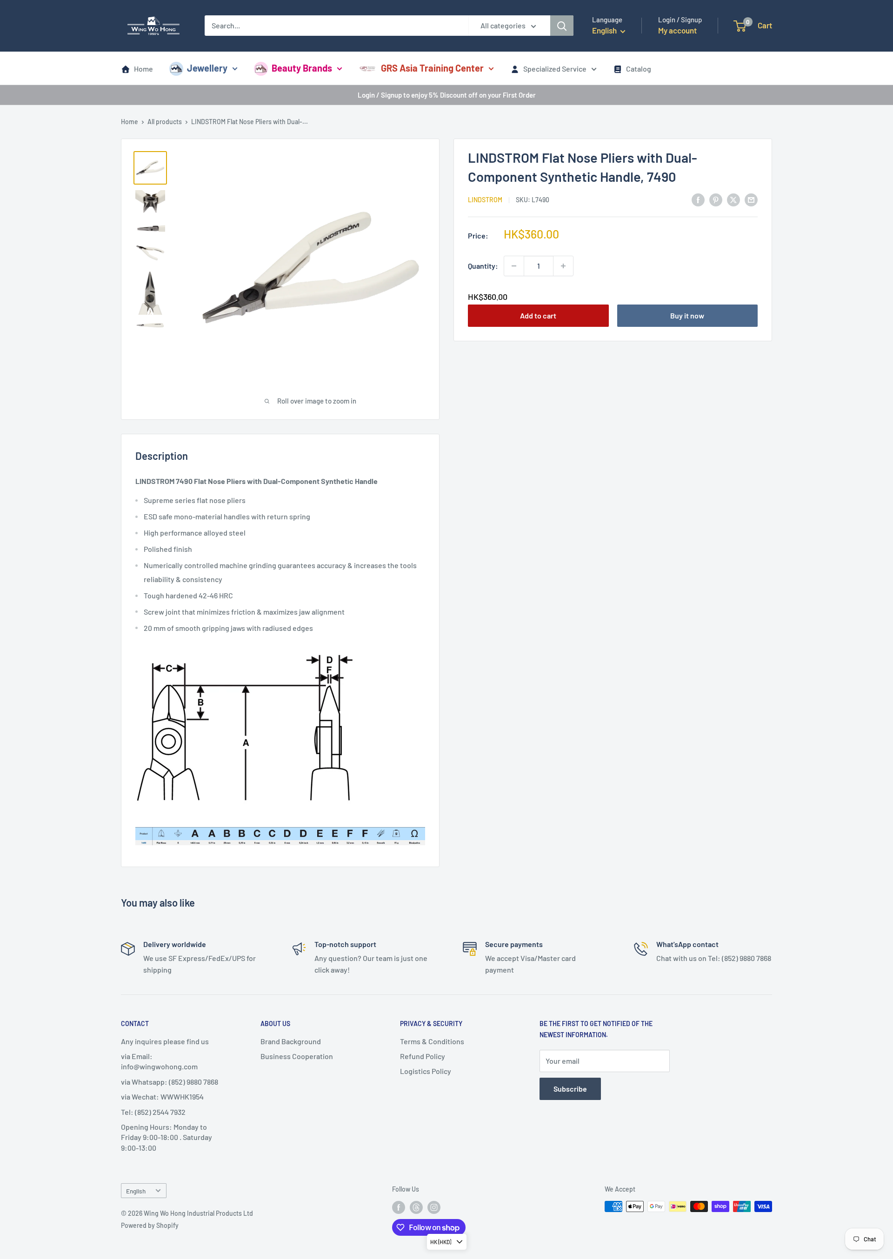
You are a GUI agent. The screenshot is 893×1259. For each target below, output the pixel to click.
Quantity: (483, 265)
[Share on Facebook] (698, 199)
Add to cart (538, 315)
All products (164, 122)
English (136, 1191)
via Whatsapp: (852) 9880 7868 (169, 1081)
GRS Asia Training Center (432, 67)
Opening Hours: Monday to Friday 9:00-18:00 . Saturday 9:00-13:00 (166, 1137)
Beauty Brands (302, 67)
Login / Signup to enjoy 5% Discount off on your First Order (447, 95)
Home (143, 68)
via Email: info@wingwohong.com (159, 1061)
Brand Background (290, 1041)
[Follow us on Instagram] (433, 1207)
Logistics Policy (425, 1071)
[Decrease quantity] (514, 266)
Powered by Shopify (150, 1225)
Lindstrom (485, 200)
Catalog (638, 68)
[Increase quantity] (563, 266)
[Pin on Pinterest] (715, 199)
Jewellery (207, 67)
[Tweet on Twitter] (733, 199)
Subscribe (570, 1088)
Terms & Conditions (432, 1041)
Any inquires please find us (165, 1041)
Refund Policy (422, 1056)
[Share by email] (751, 199)
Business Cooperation (296, 1056)
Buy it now (687, 315)
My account (677, 30)
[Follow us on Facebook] (398, 1207)
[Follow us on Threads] (416, 1207)
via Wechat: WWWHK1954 (162, 1096)
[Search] (561, 25)
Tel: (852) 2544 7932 (153, 1111)
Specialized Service (554, 68)
